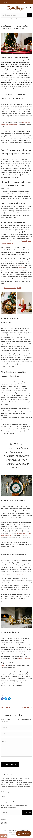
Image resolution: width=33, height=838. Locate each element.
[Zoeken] (29, 15)
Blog (28, 830)
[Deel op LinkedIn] (9, 698)
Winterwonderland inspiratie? (12, 288)
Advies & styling (14, 830)
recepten (3, 665)
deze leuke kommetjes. (23, 658)
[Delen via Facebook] (2, 698)
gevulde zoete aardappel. (15, 574)
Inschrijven (27, 812)
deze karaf (21, 268)
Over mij (6, 830)
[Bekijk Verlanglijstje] (26, 7)
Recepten (22, 830)
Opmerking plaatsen (10, 764)
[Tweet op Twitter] (5, 698)
